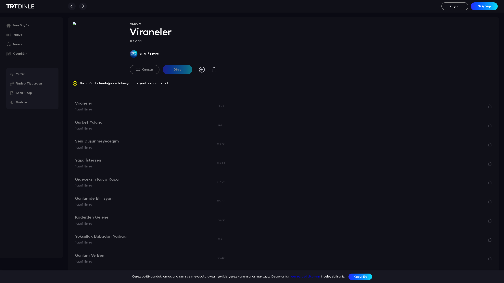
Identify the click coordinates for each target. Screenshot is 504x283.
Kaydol (454, 6)
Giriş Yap (484, 6)
